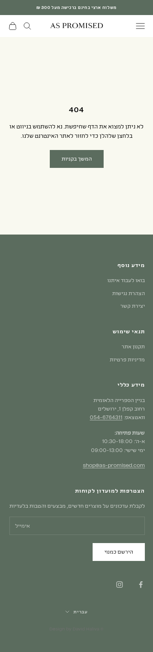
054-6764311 (106, 417)
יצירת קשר (132, 305)
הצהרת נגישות (128, 293)
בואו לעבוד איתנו (126, 280)
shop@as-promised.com (114, 465)
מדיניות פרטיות (127, 359)
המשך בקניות (77, 158)
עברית (80, 611)
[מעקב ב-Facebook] (141, 584)
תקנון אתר (133, 346)
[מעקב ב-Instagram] (119, 584)
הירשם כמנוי (118, 551)
